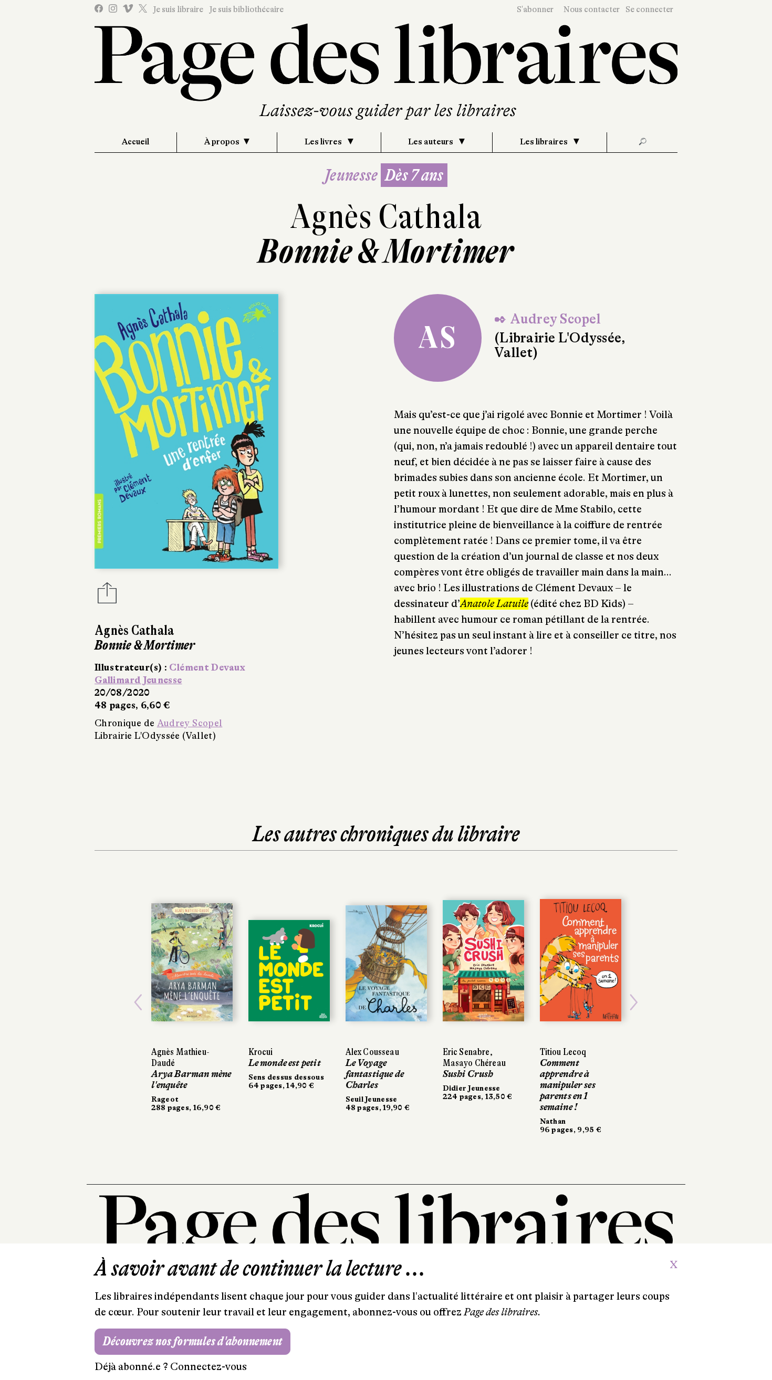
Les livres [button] (324, 142)
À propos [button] (221, 142)
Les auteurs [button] (431, 142)
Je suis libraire (178, 9)
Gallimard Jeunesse (138, 680)
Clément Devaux (207, 667)
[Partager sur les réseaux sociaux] (107, 596)
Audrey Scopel (190, 723)
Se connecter (649, 9)
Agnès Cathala (386, 216)
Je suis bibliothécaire (246, 9)
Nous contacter (592, 9)
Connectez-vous (208, 1367)
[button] (138, 1003)
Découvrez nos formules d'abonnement (192, 1341)
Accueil (135, 142)
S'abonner (535, 9)
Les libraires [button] (544, 142)
